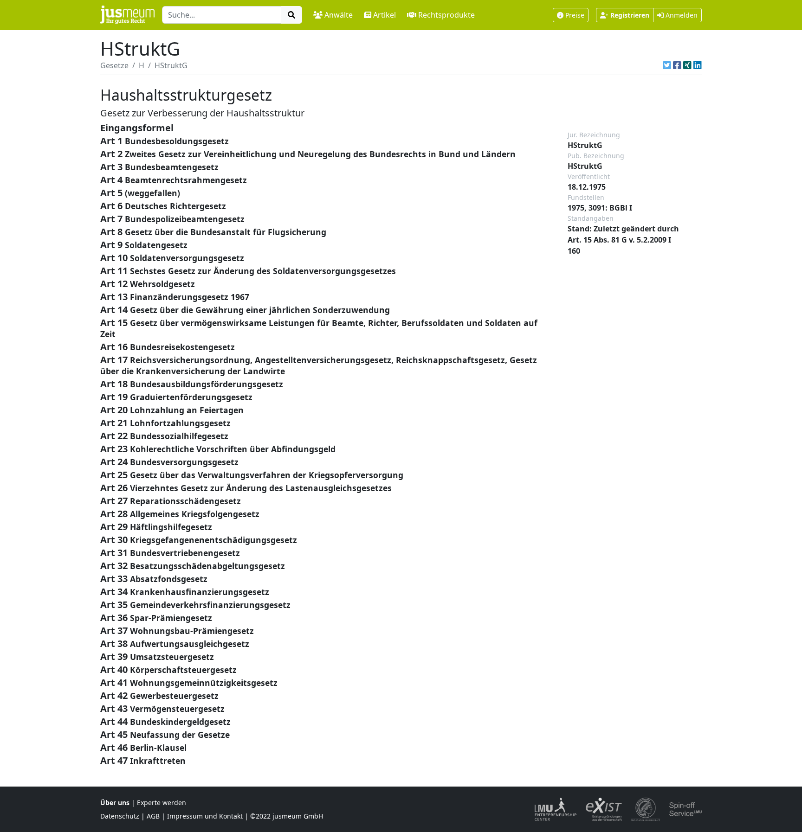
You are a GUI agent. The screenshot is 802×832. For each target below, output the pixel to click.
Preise (574, 15)
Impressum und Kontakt (205, 816)
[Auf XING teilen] (687, 65)
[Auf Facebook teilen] (677, 65)
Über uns (114, 802)
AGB (153, 816)
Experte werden (161, 802)
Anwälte (338, 15)
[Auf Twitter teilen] (667, 65)
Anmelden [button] (681, 15)
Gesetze (114, 65)
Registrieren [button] (629, 15)
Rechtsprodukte (446, 15)
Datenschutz (119, 816)
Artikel (384, 15)
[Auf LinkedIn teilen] (697, 65)
